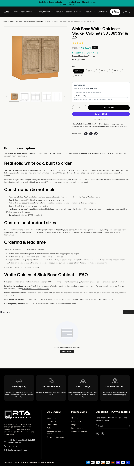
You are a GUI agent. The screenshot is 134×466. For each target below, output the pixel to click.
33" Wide (91, 71)
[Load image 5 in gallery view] (57, 97)
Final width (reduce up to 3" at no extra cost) (87, 92)
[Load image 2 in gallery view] (25, 97)
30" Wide (78, 71)
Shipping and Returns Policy (55, 432)
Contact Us (51, 421)
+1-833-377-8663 (14, 446)
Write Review (128, 312)
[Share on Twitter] (91, 133)
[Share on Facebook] (86, 133)
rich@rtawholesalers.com (18, 450)
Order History (52, 425)
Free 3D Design (77, 421)
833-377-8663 (68, 4)
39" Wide (117, 71)
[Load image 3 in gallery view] (35, 97)
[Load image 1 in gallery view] (14, 97)
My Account (51, 418)
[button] (27, 11)
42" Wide (78, 75)
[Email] (97, 434)
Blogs (73, 425)
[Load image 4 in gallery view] (46, 97)
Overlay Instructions (79, 431)
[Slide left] (6, 97)
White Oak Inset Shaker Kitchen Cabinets (26, 22)
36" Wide (104, 71)
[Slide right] (64, 97)
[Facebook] (102, 434)
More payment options (101, 119)
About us (74, 418)
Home (4, 22)
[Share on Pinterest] (96, 133)
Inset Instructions (78, 428)
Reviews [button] (4, 312)
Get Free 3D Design (115, 12)
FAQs (49, 428)
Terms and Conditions (55, 437)
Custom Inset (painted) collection (35, 288)
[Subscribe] (127, 426)
